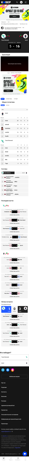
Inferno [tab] (7, 105)
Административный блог (8, 405)
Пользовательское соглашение (9, 414)
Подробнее (17, 447)
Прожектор (4, 410)
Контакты (4, 392)
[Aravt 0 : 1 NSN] (8, 253)
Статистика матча (14, 215)
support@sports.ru (6, 431)
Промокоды (4, 423)
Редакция (4, 387)
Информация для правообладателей (11, 419)
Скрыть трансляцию (16, 72)
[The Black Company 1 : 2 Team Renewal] (7, 35)
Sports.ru (5, 436)
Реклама (3, 401)
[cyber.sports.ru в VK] (8, 370)
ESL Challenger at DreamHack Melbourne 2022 (9, 23)
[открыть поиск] (17, 2)
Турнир (16, 98)
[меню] (26, 2)
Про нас (3, 382)
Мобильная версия (14, 376)
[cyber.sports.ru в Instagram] (13, 370)
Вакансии (3, 396)
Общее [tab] (2, 105)
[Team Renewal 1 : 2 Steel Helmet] (7, 205)
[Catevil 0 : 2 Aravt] (20, 35)
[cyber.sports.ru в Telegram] (3, 370)
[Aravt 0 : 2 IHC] (7, 254)
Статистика (9, 98)
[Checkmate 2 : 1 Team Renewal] (8, 205)
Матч (2, 98)
